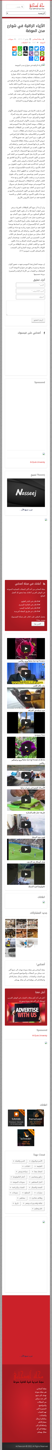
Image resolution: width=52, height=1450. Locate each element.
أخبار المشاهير (36, 1182)
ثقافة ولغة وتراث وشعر (33, 1203)
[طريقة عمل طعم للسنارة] (26, 800)
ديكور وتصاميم (36, 1176)
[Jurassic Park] (26, 722)
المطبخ (27, 1192)
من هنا (36, 624)
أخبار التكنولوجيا (19, 1176)
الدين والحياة (20, 1161)
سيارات (39, 1192)
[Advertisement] (26, 419)
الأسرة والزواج (36, 1161)
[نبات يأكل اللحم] (26, 673)
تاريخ (17, 1203)
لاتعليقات (24, 42)
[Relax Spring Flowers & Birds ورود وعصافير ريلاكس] (26, 747)
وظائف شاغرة (37, 1198)
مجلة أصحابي (36, 39)
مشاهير (22, 1198)
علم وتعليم (38, 1208)
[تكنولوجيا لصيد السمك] (26, 874)
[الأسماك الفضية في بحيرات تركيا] (26, 775)
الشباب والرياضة (18, 1187)
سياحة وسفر (23, 1171)
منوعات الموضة (19, 1182)
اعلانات (27, 1166)
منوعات (15, 1192)
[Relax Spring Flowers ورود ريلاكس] (26, 648)
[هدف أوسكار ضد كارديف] (26, 849)
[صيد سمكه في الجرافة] (26, 698)
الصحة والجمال (36, 1187)
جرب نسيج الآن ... (26, 1356)
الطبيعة (39, 1166)
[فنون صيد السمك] (26, 825)
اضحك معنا (38, 1171)
